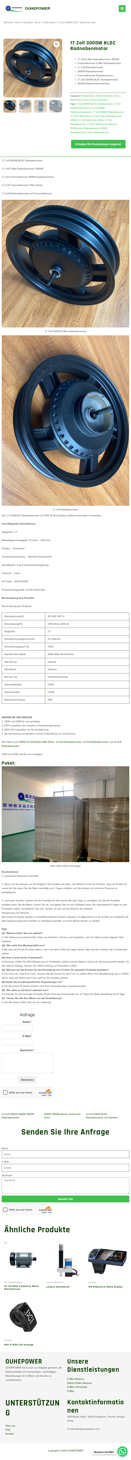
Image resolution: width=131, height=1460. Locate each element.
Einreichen (27, 1079)
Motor (38, 22)
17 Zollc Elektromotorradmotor (102, 124)
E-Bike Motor (49, 22)
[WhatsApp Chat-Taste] (122, 1451)
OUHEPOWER (37, 8)
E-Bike (70, 1391)
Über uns (10, 1425)
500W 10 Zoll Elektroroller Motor (36, 742)
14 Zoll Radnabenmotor (95, 742)
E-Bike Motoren (75, 1379)
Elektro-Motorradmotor (98, 132)
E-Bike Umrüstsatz (77, 1387)
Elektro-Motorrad (104, 96)
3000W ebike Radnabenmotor (84, 128)
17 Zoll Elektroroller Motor (91, 120)
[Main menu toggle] (122, 8)
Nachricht (27, 1050)
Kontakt (9, 1433)
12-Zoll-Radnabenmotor (69, 742)
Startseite (8, 22)
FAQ (7, 1429)
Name (27, 1022)
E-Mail (27, 1036)
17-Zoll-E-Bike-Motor (80, 116)
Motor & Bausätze (24, 22)
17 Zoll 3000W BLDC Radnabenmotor (94, 104)
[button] (57, 44)
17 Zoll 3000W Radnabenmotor (108, 112)
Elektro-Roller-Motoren (79, 1383)
